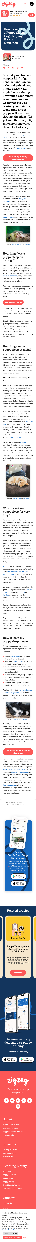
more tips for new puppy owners (14, 769)
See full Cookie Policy (9, 1230)
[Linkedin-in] (18, 1100)
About (7, 1119)
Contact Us (7, 1203)
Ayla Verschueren (17, 244)
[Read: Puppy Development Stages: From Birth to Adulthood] (18, 928)
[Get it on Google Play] (18, 876)
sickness (22, 592)
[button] (32, 4)
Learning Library (15, 1166)
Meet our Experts (9, 1153)
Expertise (9, 1144)
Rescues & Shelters (10, 1128)
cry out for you (15, 437)
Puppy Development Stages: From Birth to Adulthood (18, 949)
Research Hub (8, 1156)
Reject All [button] (25, 1238)
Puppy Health (8, 1178)
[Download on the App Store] (18, 883)
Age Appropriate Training (12, 1188)
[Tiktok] (29, 1100)
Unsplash (27, 244)
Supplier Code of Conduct (13, 1131)
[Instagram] (23, 1100)
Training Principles (10, 1150)
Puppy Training (8, 1181)
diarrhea (6, 595)
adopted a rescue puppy (20, 772)
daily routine (15, 656)
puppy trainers (8, 217)
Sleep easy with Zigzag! (13, 302)
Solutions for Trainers (11, 1125)
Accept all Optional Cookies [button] (12, 1237)
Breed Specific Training (11, 1185)
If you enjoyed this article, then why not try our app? (18, 751)
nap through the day (10, 276)
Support (9, 1198)
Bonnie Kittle (17, 499)
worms (29, 589)
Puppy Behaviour (9, 1175)
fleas (6, 592)
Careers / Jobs (8, 1135)
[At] (18, 1106)
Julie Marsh (17, 720)
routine (23, 442)
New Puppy (7, 1171)
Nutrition (6, 566)
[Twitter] (12, 1100)
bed (20, 661)
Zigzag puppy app (9, 785)
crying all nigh (21, 148)
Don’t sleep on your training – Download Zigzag (18, 157)
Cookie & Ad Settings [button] (10, 1233)
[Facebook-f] (6, 1100)
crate (15, 661)
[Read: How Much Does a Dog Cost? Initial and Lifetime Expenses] (9, 5)
